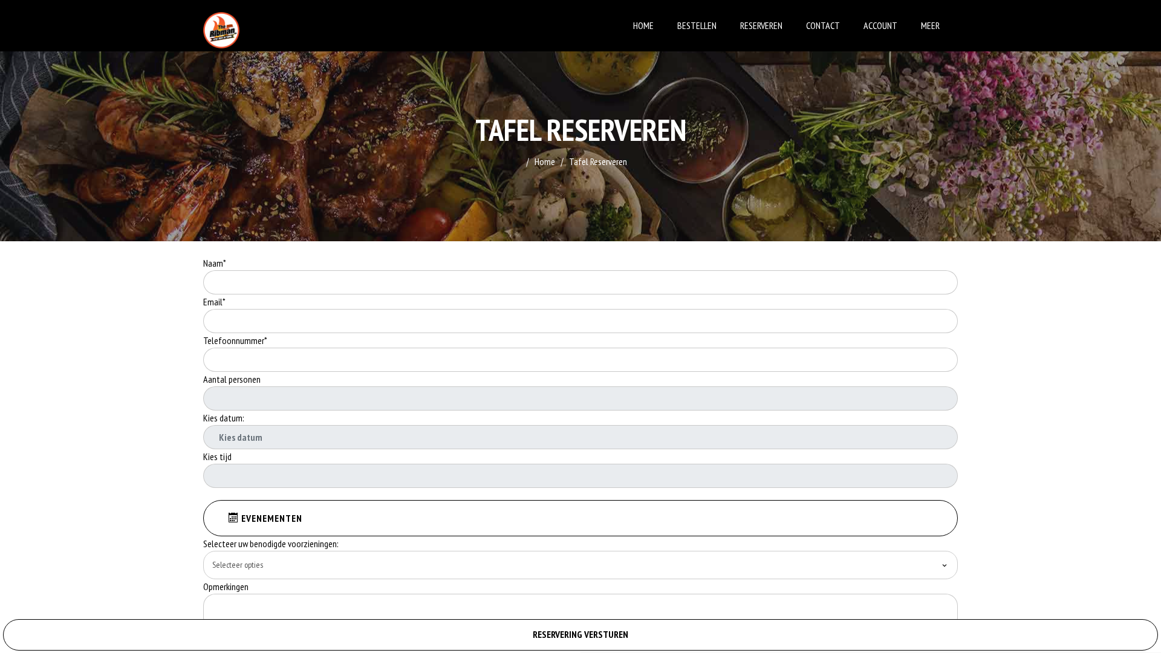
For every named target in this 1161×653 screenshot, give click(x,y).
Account (880, 25)
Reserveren (761, 25)
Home (643, 25)
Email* (214, 302)
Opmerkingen (226, 586)
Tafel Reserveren (598, 161)
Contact (823, 25)
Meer (930, 25)
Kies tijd (217, 456)
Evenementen (270, 518)
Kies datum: (223, 418)
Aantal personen (232, 379)
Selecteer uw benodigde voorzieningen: (271, 544)
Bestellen (697, 25)
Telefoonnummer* (235, 340)
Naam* (214, 263)
